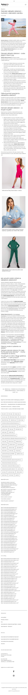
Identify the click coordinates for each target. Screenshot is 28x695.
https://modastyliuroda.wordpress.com (8, 589)
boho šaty (10, 414)
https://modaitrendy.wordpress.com (8, 584)
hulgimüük (11, 337)
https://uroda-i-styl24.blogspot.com (8, 530)
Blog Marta (7, 494)
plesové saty (11, 441)
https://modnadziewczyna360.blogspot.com (9, 532)
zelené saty (4, 475)
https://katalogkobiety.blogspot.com (8, 542)
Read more (14, 173)
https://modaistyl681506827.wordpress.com (9, 587)
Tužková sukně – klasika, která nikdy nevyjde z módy (12, 408)
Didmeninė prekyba (5, 339)
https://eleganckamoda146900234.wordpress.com (11, 577)
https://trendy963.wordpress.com (7, 598)
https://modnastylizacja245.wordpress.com (9, 599)
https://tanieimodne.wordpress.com (8, 586)
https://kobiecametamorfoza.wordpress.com (10, 558)
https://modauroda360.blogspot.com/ (8, 512)
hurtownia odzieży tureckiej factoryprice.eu (10, 423)
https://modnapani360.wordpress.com (8, 601)
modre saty (4, 432)
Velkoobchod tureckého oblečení (8, 469)
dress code (14, 289)
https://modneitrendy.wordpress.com (8, 581)
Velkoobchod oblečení (19, 337)
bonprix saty (17, 414)
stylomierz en (11, 492)
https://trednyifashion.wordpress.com (8, 572)
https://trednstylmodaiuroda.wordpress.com (10, 569)
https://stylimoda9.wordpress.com (7, 592)
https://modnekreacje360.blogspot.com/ (9, 525)
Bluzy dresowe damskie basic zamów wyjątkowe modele (13, 402)
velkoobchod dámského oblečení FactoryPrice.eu (11, 459)
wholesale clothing (4, 340)
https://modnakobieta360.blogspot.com (8, 509)
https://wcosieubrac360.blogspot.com (8, 533)
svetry (14, 148)
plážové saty (4, 444)
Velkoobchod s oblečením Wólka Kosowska (10, 466)
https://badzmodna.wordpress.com (8, 575)
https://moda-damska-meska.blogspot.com (9, 548)
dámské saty (13, 420)
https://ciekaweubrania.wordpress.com (9, 564)
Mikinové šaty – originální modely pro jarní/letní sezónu (13, 404)
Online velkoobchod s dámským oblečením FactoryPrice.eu (13, 438)
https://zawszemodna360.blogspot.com (9, 541)
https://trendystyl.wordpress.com (7, 561)
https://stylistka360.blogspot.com (7, 551)
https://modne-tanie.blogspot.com (7, 518)
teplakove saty (20, 453)
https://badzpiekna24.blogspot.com (8, 529)
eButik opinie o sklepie (18, 361)
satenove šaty (11, 447)
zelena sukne (19, 472)
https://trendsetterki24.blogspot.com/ (8, 510)
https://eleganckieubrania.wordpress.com (9, 566)
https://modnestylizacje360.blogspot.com (9, 513)
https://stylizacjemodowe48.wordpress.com (9, 603)
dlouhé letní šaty (5, 420)
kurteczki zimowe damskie (13, 305)
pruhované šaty (10, 125)
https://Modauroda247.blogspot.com (8, 527)
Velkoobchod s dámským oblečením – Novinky (11, 624)
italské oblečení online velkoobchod (9, 426)
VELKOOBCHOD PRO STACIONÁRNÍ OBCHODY (10, 639)
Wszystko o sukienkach (8, 500)
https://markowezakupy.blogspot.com (8, 547)
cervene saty (22, 417)
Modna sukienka (7, 498)
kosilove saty (4, 429)
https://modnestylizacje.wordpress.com (9, 580)
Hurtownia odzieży (11, 336)
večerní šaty (19, 469)
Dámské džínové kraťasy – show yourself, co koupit (15, 391)
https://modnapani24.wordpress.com (8, 595)
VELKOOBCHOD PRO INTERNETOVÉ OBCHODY (10, 636)
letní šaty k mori (19, 429)
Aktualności (3, 9)
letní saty (11, 429)
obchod (22, 334)
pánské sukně (12, 444)
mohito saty (11, 432)
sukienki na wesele (8, 496)
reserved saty (20, 444)
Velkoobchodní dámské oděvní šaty (9, 462)
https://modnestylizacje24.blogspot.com (9, 507)
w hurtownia (3, 343)
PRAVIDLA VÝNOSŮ (4, 619)
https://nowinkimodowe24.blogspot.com (9, 522)
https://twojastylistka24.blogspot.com (8, 550)
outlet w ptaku (14, 343)
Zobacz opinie (4, 369)
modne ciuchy (7, 326)
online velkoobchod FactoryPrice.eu (9, 435)
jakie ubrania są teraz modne (10, 359)
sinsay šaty (18, 450)
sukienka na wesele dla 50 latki (9, 489)
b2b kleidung (19, 336)
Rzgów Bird (4, 447)
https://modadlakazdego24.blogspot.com (9, 539)
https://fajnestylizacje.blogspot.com (8, 524)
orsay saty (4, 441)
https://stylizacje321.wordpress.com (8, 596)
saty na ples (4, 450)
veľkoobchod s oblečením (16, 339)
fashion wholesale (17, 342)
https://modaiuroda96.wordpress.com (8, 593)
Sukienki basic (16, 125)
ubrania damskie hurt (6, 456)
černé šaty (11, 475)
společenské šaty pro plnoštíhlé (8, 453)
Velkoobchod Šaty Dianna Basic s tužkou (12, 190)
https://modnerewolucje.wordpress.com (9, 578)
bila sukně (4, 414)
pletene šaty (18, 441)
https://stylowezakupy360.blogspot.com (9, 544)
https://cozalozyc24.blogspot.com (7, 535)
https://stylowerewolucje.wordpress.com (9, 570)
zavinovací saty (11, 472)
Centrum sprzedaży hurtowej (10, 483)
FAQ (2, 622)
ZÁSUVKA (3, 643)
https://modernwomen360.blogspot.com (9, 536)
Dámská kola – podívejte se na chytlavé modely (15, 389)
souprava (13, 117)
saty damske (19, 447)
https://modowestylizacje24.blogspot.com (9, 521)
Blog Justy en (8, 486)
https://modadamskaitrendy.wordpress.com (9, 560)
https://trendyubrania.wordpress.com (8, 567)
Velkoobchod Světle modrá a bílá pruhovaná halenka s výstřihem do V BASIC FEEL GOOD (12, 230)
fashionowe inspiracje (13, 308)
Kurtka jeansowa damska (9, 352)
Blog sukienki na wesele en (9, 487)
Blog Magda (8, 493)
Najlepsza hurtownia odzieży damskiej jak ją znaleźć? (12, 399)
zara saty (4, 472)
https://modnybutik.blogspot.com (7, 515)
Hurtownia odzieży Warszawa (11, 485)
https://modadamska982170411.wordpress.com (10, 590)
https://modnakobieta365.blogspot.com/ (9, 538)
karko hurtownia (22, 426)
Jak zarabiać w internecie (9, 482)
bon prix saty (4, 417)
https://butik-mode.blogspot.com (7, 519)
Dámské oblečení (4, 40)
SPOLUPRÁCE (3, 617)
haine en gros (3, 337)
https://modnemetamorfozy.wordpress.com (9, 563)
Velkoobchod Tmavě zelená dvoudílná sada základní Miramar (12, 270)
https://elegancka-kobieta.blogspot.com (9, 516)
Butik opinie (12, 362)
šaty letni (17, 475)
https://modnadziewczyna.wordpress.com (9, 573)
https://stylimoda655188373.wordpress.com (9, 583)
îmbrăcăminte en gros (15, 340)
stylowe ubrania (4, 329)
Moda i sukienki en (8, 490)
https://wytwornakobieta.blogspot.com (8, 545)
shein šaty (11, 450)
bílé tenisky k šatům (13, 417)
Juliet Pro (10, 690)
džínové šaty (20, 420)
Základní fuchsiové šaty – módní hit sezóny (10, 406)
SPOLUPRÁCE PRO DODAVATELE (7, 641)
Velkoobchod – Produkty (6, 626)
